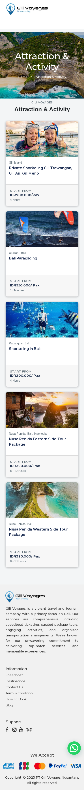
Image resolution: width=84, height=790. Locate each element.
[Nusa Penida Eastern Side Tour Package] (42, 410)
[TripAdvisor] (28, 729)
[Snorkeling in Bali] (42, 319)
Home (23, 76)
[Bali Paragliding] (42, 229)
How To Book (16, 699)
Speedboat (14, 675)
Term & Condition (19, 693)
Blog (9, 705)
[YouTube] (21, 729)
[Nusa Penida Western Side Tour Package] (42, 500)
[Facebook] (8, 729)
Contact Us (14, 687)
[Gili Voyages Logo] (26, 9)
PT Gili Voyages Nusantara (57, 778)
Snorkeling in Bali (25, 349)
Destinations (15, 681)
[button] (74, 748)
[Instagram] (14, 729)
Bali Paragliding (23, 258)
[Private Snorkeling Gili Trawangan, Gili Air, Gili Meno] (42, 139)
